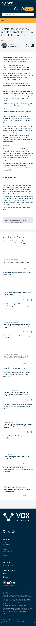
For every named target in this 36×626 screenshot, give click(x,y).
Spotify (7, 573)
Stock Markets (6, 544)
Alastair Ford (11, 44)
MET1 (12, 57)
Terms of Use (27, 592)
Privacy (28, 619)
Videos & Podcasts (7, 551)
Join (27, 9)
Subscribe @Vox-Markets (9, 585)
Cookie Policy (20, 621)
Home (4, 542)
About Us (5, 555)
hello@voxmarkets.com (8, 565)
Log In (18, 9)
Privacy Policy (6, 593)
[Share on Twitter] (27, 45)
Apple (6, 577)
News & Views (6, 547)
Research (5, 549)
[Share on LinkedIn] (32, 45)
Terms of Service (21, 619)
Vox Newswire (13, 46)
